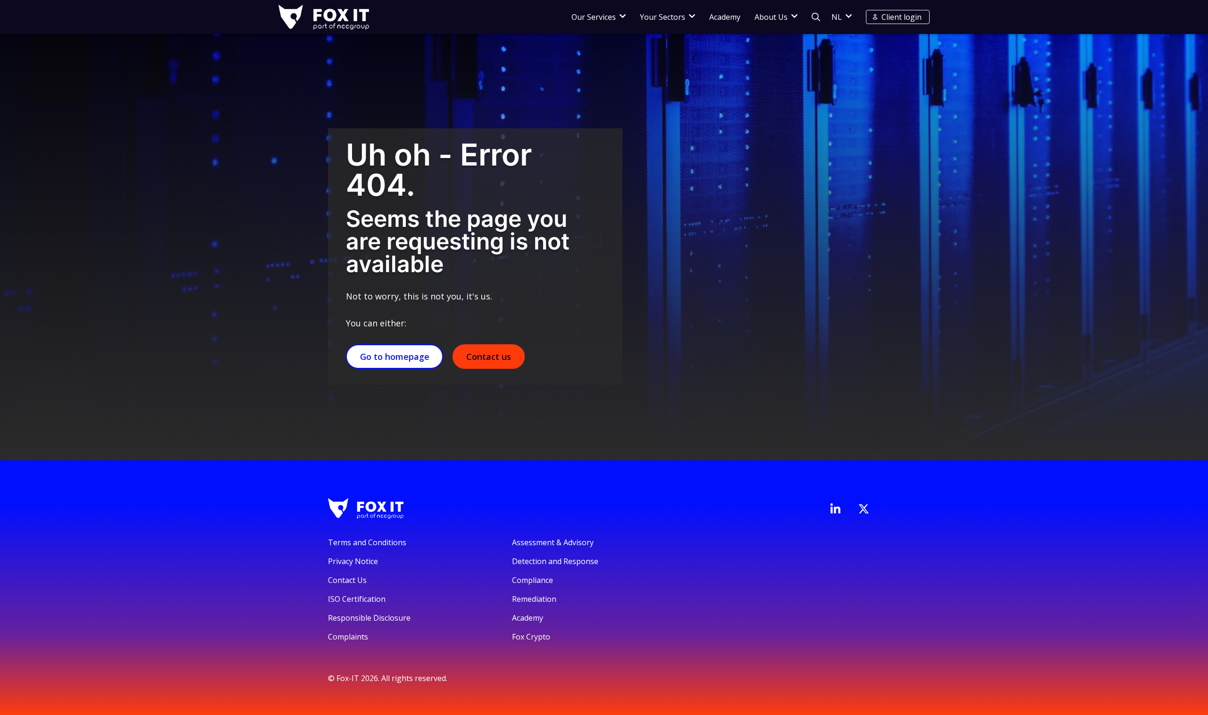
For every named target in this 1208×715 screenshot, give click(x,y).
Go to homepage (394, 356)
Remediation (534, 599)
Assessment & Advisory (553, 542)
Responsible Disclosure (369, 618)
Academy (724, 17)
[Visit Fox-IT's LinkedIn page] (835, 508)
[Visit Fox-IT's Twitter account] (863, 509)
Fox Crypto (531, 637)
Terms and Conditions (367, 542)
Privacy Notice (353, 561)
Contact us (488, 356)
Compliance (532, 580)
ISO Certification (357, 599)
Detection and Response (555, 561)
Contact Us (347, 580)
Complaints (348, 637)
